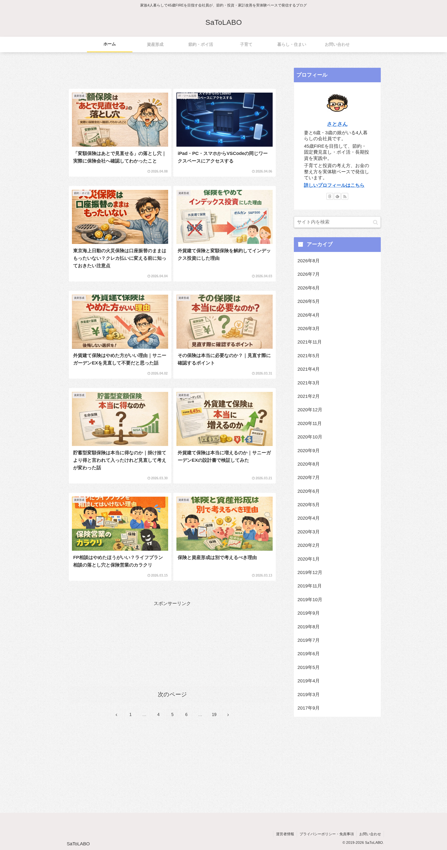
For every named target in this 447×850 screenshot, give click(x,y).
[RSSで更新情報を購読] (344, 196)
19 (214, 714)
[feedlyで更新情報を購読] (337, 196)
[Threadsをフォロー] (329, 196)
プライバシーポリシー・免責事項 (327, 834)
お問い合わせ (370, 834)
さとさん (337, 124)
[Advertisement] (172, 70)
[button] (375, 222)
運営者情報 (285, 834)
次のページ (172, 694)
